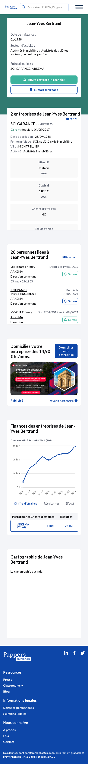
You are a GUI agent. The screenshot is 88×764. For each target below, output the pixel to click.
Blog (6, 691)
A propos (9, 730)
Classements (12, 685)
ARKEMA (38, 68)
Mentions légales (14, 714)
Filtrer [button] (70, 118)
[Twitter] (83, 658)
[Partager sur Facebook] (74, 658)
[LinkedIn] (66, 658)
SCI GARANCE (20, 68)
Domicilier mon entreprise (66, 351)
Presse (7, 680)
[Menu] (79, 7)
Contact (8, 742)
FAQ (6, 736)
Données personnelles (18, 708)
